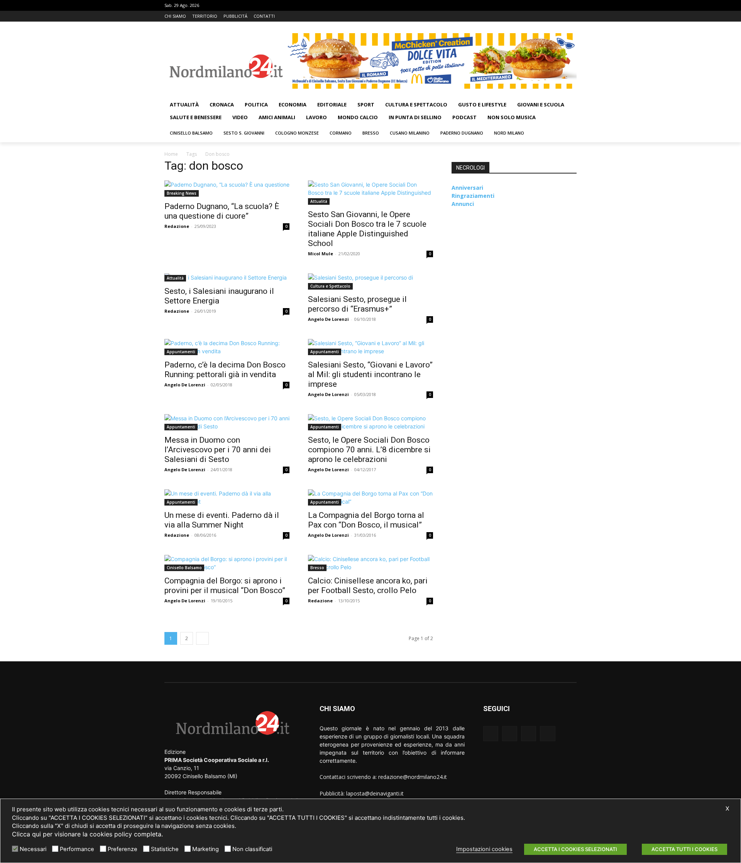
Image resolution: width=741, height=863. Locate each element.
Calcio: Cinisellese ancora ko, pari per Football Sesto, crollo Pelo (368, 585)
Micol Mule (320, 253)
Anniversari (467, 187)
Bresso (317, 567)
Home (171, 154)
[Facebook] (540, 16)
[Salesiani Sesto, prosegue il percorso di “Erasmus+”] (370, 281)
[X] (561, 16)
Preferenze (122, 849)
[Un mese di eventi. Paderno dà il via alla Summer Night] (226, 497)
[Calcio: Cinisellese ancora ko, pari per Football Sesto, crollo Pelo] (370, 563)
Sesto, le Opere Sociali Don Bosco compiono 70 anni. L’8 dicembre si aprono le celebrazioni (369, 449)
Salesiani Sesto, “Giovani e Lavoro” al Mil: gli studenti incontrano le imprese (370, 374)
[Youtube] (572, 16)
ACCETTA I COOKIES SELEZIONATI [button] (575, 849)
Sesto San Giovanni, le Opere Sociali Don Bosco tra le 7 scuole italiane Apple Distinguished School (367, 229)
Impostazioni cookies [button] (484, 849)
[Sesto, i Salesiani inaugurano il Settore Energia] (226, 277)
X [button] (727, 808)
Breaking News (181, 193)
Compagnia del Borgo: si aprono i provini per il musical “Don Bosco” (224, 585)
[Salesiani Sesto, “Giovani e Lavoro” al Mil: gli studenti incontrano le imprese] (370, 347)
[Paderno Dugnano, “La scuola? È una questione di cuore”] (226, 188)
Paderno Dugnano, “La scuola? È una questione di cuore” (221, 211)
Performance (77, 849)
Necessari (33, 849)
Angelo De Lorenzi (328, 319)
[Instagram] (550, 16)
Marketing (205, 849)
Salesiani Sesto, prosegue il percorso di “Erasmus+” (357, 304)
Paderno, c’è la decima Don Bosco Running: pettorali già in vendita (225, 369)
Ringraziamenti (473, 195)
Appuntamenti (181, 351)
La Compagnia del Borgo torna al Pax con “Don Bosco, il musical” (366, 520)
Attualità (318, 201)
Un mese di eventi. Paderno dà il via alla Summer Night (221, 520)
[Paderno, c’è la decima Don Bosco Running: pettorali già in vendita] (226, 347)
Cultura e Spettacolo (330, 286)
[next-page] (202, 638)
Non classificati (252, 849)
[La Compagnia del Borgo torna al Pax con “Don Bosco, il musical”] (370, 497)
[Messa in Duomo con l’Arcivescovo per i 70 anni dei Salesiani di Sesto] (226, 422)
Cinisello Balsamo (184, 567)
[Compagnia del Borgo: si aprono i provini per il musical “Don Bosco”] (226, 563)
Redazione (176, 226)
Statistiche (165, 849)
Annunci (463, 203)
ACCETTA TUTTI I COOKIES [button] (684, 849)
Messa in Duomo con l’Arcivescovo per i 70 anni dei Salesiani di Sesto (217, 449)
